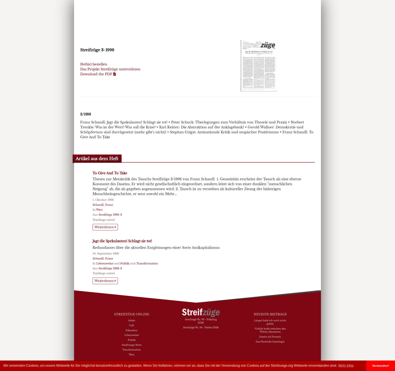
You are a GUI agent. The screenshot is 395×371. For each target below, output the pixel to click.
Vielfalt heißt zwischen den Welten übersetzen (270, 330)
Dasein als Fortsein (270, 336)
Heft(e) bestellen (93, 64)
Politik (124, 263)
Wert (99, 209)
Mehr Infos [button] (346, 365)
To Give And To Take (110, 173)
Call (131, 325)
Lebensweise (104, 263)
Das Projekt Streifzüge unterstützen (110, 69)
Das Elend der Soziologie (270, 341)
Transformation (147, 263)
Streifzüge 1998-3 (110, 214)
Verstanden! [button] (380, 365)
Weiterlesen (104, 227)
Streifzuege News (132, 344)
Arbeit (131, 320)
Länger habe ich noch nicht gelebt (270, 322)
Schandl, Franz (103, 204)
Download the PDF (96, 74)
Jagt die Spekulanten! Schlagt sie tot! (122, 241)
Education (131, 330)
